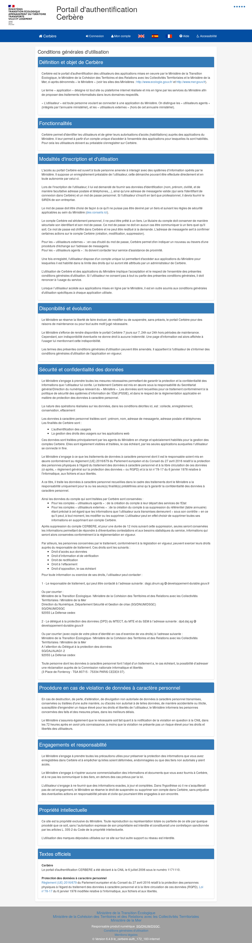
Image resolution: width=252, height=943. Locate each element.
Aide (185, 36)
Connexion (96, 36)
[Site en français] (169, 36)
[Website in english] (141, 36)
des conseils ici (97, 212)
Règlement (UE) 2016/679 (59, 882)
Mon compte (122, 36)
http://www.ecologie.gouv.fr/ (154, 82)
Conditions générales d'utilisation (126, 930)
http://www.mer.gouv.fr (190, 82)
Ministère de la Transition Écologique (126, 912)
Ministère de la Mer (126, 920)
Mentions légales (126, 934)
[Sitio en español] (155, 36)
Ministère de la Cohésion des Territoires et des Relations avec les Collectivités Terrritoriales (126, 916)
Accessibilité (208, 36)
